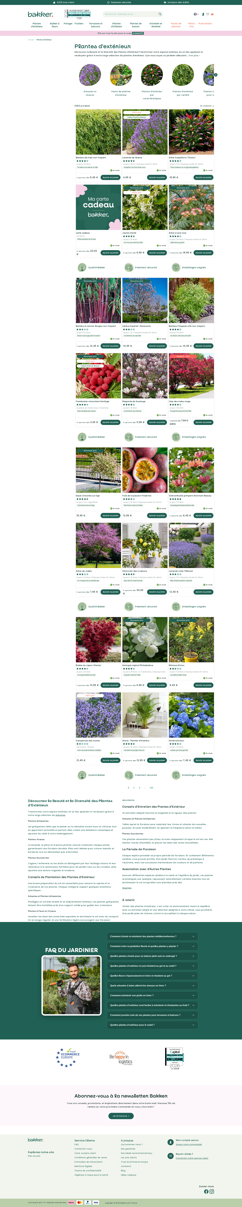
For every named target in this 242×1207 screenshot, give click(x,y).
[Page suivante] (159, 788)
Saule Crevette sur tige (88, 495)
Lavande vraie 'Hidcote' (181, 571)
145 (151, 787)
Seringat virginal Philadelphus (137, 665)
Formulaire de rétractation (89, 1161)
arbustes (60, 815)
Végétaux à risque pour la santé (91, 1175)
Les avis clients (129, 1157)
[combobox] (133, 14)
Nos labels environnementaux (136, 1153)
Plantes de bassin (136, 25)
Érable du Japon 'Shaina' (88, 665)
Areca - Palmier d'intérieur (135, 740)
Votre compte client (85, 1153)
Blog (123, 1170)
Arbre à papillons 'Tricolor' (182, 157)
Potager (68, 23)
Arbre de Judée (84, 571)
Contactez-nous (83, 1148)
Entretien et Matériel (156, 25)
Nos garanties (128, 1148)
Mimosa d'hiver (176, 665)
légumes (127, 888)
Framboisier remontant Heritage (92, 401)
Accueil (31, 40)
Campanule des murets (88, 740)
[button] (98, 14)
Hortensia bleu (176, 740)
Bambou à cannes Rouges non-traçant (96, 326)
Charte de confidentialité (88, 1170)
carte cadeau (83, 232)
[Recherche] (160, 14)
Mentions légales (83, 1166)
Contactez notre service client (192, 1158)
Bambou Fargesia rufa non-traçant (187, 326)
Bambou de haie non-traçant (91, 157)
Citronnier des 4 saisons (134, 571)
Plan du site (34, 1156)
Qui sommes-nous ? (132, 1144)
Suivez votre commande (189, 1144)
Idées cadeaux (128, 1175)
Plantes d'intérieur (116, 25)
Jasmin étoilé (129, 232)
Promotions (205, 23)
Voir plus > (194, 55)
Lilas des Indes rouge (180, 401)
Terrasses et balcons (96, 25)
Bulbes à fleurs (54, 25)
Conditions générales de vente (91, 1157)
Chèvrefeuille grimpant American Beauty (190, 495)
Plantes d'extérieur (37, 25)
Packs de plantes (176, 25)
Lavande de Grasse (132, 157)
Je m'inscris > (121, 1116)
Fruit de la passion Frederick (136, 495)
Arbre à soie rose (177, 232)
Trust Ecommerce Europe (134, 1161)
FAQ (77, 1144)
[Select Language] (196, 15)
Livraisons (126, 1166)
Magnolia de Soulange (134, 401)
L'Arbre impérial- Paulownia (136, 326)
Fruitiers (79, 23)
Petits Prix (191, 25)
